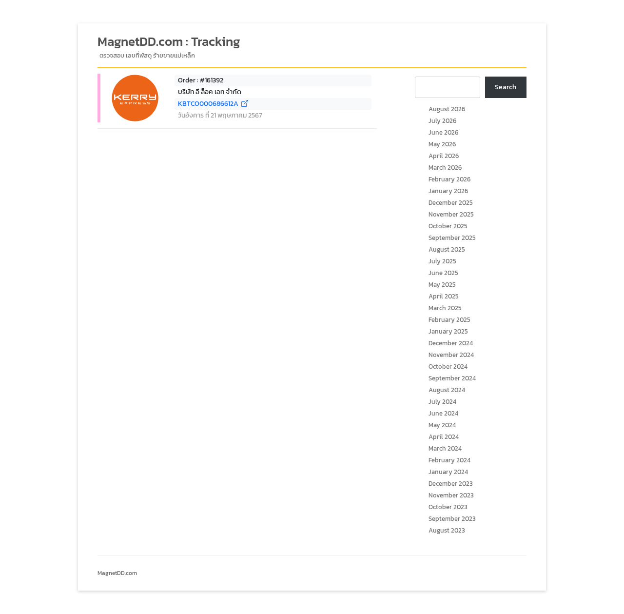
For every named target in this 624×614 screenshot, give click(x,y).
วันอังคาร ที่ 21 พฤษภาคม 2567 (220, 115)
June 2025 (443, 272)
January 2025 (448, 331)
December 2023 (451, 483)
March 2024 (445, 448)
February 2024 (449, 460)
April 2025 (444, 296)
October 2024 (448, 366)
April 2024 (444, 436)
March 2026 (445, 167)
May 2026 (442, 144)
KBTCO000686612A (209, 104)
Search (505, 87)
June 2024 (443, 413)
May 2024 (442, 425)
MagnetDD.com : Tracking (169, 41)
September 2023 (452, 518)
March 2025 (445, 308)
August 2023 (447, 530)
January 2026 (448, 191)
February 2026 (449, 179)
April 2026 (444, 155)
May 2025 (442, 284)
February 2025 (449, 319)
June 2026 (443, 132)
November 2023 (451, 495)
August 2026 (447, 109)
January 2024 (448, 471)
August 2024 (447, 390)
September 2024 (452, 378)
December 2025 (451, 202)
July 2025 (442, 261)
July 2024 (442, 401)
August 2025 (447, 249)
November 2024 (451, 354)
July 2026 (442, 120)
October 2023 (448, 507)
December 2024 (451, 343)
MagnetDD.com (117, 573)
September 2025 (452, 237)
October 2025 (448, 226)
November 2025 (451, 214)
